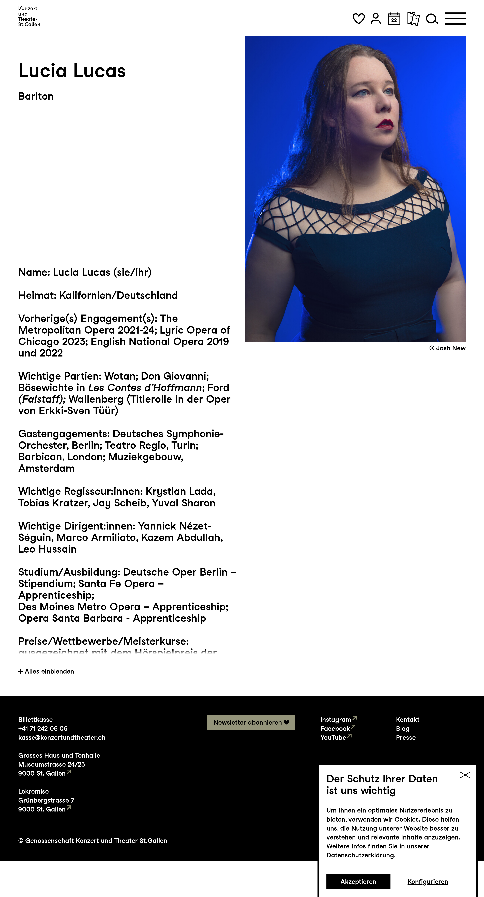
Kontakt (408, 719)
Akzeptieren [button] (358, 881)
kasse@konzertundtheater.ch (61, 737)
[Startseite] (29, 16)
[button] (359, 18)
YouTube (333, 737)
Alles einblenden (49, 671)
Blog (403, 728)
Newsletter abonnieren (247, 722)
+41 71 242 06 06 (42, 728)
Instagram (335, 719)
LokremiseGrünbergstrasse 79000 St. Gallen (46, 800)
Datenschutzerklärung (360, 855)
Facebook (335, 728)
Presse (406, 737)
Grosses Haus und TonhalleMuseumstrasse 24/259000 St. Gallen (59, 764)
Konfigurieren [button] (427, 881)
